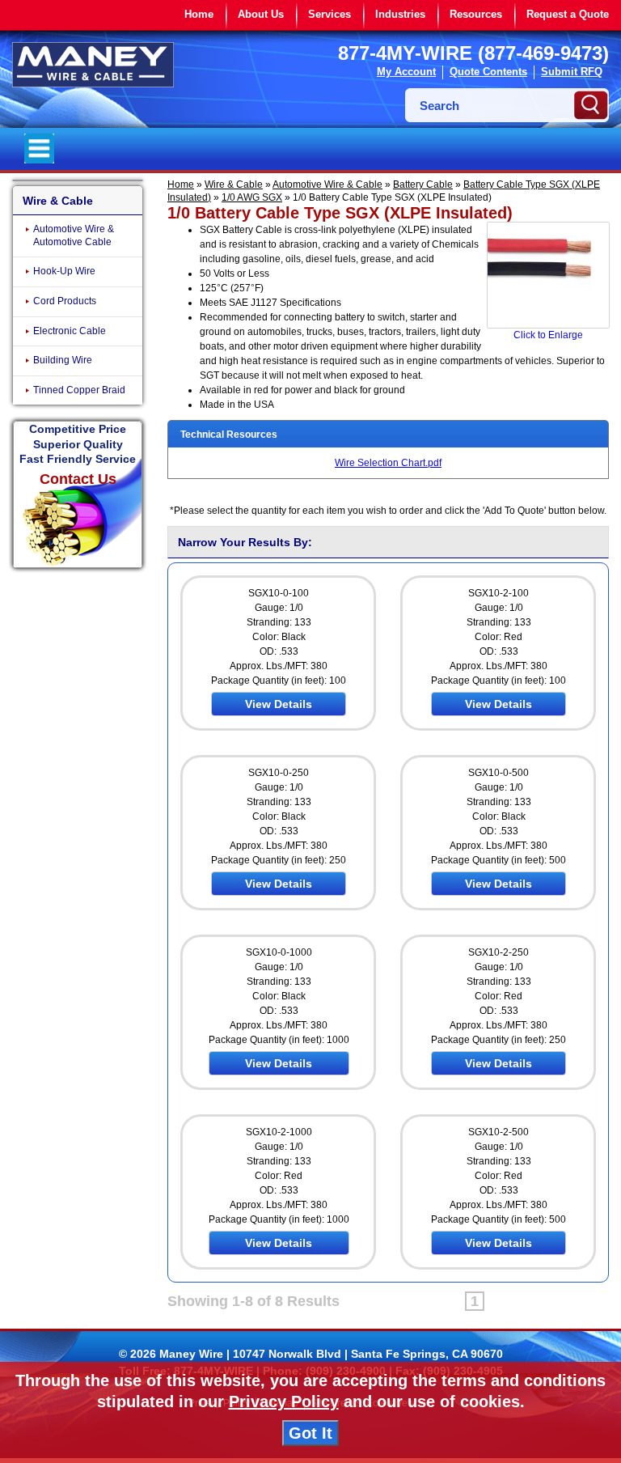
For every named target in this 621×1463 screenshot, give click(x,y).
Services (329, 14)
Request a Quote (567, 14)
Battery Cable (423, 184)
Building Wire (62, 360)
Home (198, 14)
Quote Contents (488, 72)
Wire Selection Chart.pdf (388, 463)
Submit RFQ (571, 72)
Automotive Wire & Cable (327, 184)
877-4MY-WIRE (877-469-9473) (473, 53)
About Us (261, 14)
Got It (310, 1433)
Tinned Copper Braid (79, 390)
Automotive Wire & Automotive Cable (73, 235)
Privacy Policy (284, 1401)
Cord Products (64, 301)
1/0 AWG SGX (252, 197)
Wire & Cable (234, 184)
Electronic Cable (69, 331)
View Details (278, 704)
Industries (400, 14)
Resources (476, 14)
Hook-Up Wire (64, 271)
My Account (406, 72)
